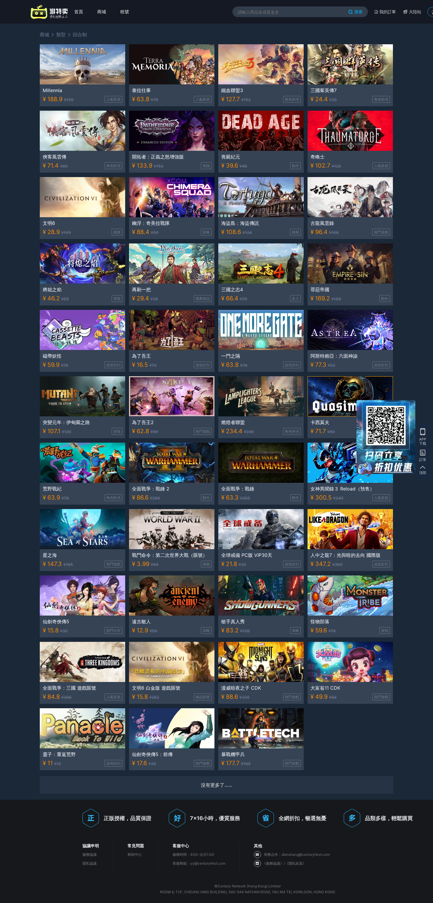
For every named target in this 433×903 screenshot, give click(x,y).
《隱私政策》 (295, 863)
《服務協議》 (273, 863)
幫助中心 (135, 854)
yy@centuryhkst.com (207, 863)
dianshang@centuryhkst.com (306, 854)
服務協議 (89, 854)
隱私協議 (89, 863)
